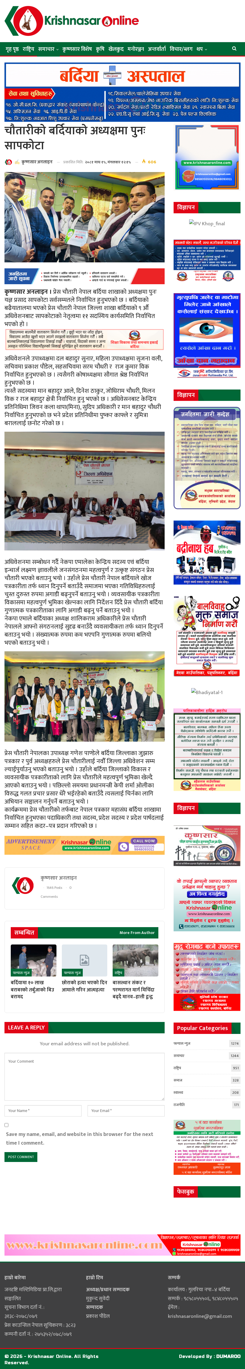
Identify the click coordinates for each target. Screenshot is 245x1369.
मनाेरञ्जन (136, 49)
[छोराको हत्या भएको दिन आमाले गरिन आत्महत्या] (85, 960)
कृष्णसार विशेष (77, 49)
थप (200, 49)
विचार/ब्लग (181, 49)
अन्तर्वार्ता (157, 49)
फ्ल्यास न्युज (21, 973)
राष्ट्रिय (28, 49)
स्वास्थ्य (178, 1092)
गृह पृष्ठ (12, 49)
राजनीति (179, 1105)
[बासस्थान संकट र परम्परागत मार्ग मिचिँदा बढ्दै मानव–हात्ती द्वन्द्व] (135, 960)
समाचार (46, 49)
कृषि (100, 49)
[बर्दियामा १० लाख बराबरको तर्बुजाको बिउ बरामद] (33, 960)
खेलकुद (116, 49)
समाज (178, 1080)
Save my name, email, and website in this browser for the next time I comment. (79, 1139)
